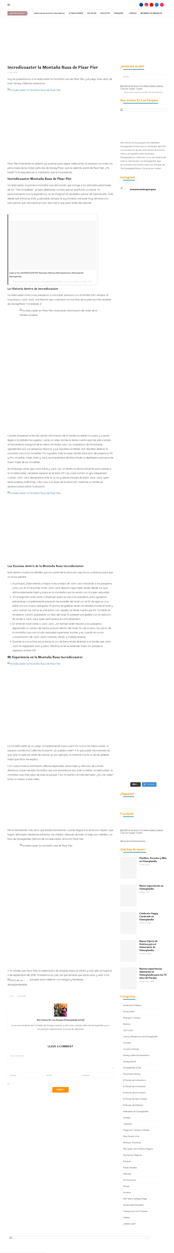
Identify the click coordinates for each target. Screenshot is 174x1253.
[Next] (32, 13)
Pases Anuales (130, 1167)
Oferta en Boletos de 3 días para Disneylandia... (54, 13)
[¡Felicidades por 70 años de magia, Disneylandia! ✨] (155, 249)
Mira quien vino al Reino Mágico (138, 1149)
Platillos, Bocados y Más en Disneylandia (153, 860)
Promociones (129, 1180)
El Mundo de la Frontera (134, 1092)
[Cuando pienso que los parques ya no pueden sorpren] (131, 503)
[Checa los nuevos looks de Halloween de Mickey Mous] (131, 741)
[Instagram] (146, 5)
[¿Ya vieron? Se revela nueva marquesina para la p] (155, 418)
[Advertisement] (87, 38)
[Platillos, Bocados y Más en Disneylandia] (128, 868)
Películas (127, 1174)
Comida (126, 1042)
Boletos (105, 13)
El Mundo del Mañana (133, 1105)
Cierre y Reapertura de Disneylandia (140, 1036)
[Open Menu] (8, 5)
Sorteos (127, 1192)
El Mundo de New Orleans (135, 1099)
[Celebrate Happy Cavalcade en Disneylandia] (128, 923)
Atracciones (76, 13)
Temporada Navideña (133, 1205)
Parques (118, 13)
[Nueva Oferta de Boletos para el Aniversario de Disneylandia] (128, 951)
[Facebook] (141, 5)
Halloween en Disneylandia (135, 1111)
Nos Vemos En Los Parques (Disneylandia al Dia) (60, 1020)
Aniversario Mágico (132, 1005)
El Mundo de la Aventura (134, 1080)
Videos (133, 13)
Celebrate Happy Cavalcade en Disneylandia (148, 916)
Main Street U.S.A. (131, 1136)
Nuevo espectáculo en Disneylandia (151, 887)
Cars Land (128, 1030)
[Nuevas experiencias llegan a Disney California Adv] (155, 736)
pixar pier (22, 996)
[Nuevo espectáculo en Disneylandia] (128, 895)
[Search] (136, 5)
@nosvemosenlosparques (132, 841)
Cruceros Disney (131, 1049)
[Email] (157, 5)
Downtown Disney (131, 1074)
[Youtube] (151, 5)
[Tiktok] (162, 5)
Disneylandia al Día (36, 281)
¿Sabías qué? (129, 1223)
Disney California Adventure (136, 1055)
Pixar (11, 996)
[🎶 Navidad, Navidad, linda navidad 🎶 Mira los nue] (131, 216)
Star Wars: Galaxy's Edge (135, 1198)
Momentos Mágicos (151, 13)
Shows (126, 1186)
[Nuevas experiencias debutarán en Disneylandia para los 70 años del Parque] (128, 978)
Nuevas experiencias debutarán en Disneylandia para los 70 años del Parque (153, 973)
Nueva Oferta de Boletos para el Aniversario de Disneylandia (148, 946)
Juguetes (127, 1123)
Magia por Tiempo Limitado (136, 1130)
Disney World (129, 1061)
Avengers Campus (132, 1017)
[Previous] (30, 13)
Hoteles (91, 13)
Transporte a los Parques (135, 1211)
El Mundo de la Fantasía (134, 1086)
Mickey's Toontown (132, 1142)
